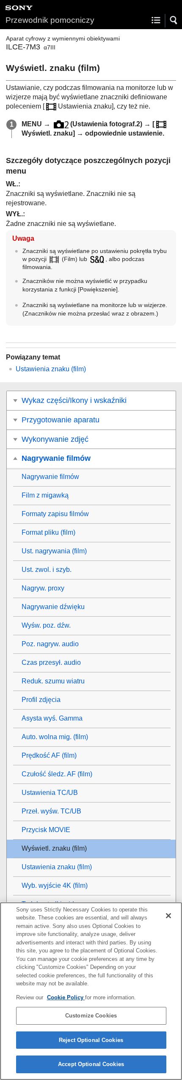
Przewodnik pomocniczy (50, 20)
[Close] (168, 915)
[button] (174, 20)
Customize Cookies (91, 1015)
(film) (51, 369)
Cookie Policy (66, 997)
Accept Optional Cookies (91, 1064)
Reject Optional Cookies (91, 1040)
